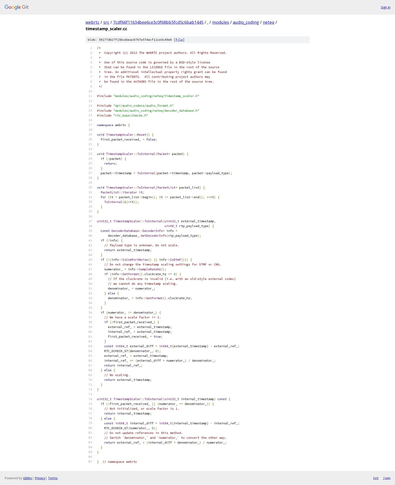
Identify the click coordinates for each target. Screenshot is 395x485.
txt (376, 478)
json (386, 478)
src (106, 22)
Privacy (40, 478)
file (179, 40)
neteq (268, 22)
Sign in (385, 7)
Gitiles (27, 478)
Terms (53, 478)
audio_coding (246, 22)
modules (220, 22)
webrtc (92, 22)
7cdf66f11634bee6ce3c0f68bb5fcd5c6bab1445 (158, 22)
